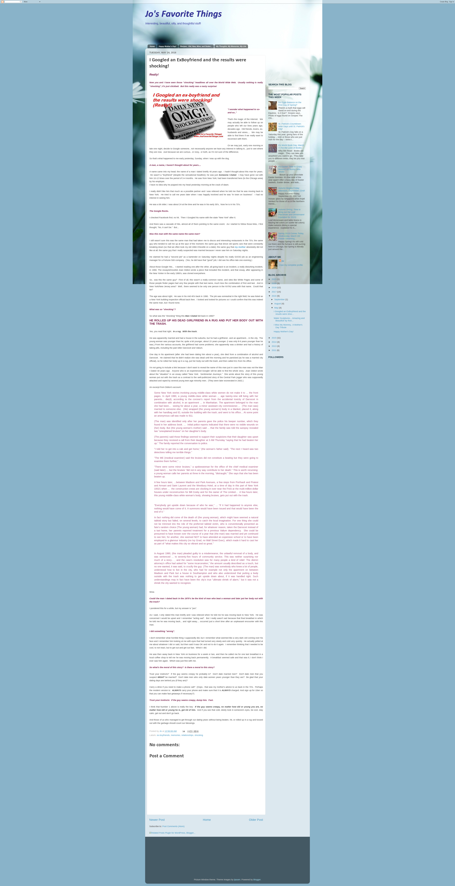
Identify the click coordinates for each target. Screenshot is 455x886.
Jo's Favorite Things (183, 14)
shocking (199, 735)
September (279, 299)
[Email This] (188, 731)
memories (175, 735)
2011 (274, 350)
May (276, 308)
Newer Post (157, 819)
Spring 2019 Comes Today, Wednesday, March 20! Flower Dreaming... (291, 236)
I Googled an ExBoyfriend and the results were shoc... (290, 312)
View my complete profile (291, 265)
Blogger (257, 879)
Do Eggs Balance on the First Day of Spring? (289, 103)
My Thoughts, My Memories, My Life (231, 46)
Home (152, 46)
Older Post (256, 819)
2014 (274, 342)
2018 (274, 287)
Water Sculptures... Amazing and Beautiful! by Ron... (289, 319)
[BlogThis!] (191, 731)
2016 (274, 296)
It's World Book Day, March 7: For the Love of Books (291, 146)
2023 (274, 279)
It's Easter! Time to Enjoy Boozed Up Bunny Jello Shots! (290, 169)
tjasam (237, 879)
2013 (274, 346)
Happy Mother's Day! (167, 46)
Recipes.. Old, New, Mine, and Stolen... (196, 46)
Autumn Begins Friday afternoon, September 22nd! (291, 189)
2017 (274, 292)
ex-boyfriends (163, 735)
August (278, 303)
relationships (187, 735)
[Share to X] (193, 731)
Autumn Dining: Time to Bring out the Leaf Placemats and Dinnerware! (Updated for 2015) (291, 213)
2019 (274, 283)
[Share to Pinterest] (197, 731)
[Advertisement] (191, 34)
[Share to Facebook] (195, 731)
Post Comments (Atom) (173, 826)
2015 (274, 338)
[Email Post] (183, 731)
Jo (282, 261)
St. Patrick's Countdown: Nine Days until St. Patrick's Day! (291, 126)
